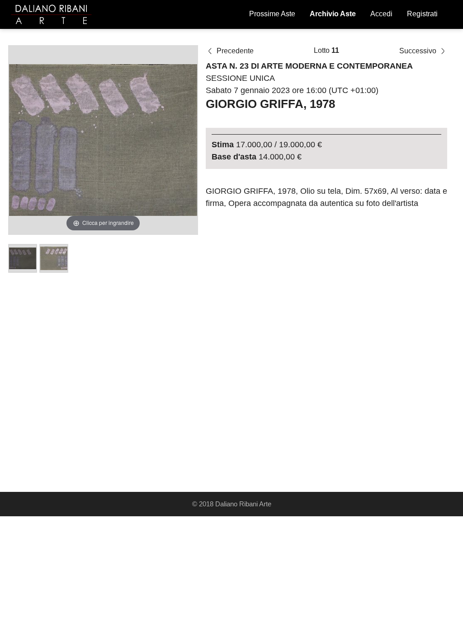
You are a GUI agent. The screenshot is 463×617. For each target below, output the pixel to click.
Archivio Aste (333, 14)
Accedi (381, 14)
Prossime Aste (272, 14)
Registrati (422, 14)
